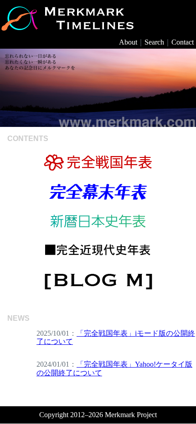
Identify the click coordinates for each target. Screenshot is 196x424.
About (128, 42)
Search (154, 42)
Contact (182, 42)
